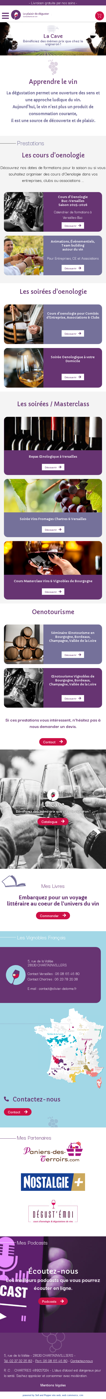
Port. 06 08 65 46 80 (51, 1360)
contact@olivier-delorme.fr (58, 988)
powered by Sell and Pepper (37, 1395)
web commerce (70, 1395)
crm (81, 1395)
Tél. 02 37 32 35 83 (18, 1360)
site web (56, 1395)
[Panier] (99, 15)
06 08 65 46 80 (67, 973)
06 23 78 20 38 (66, 979)
